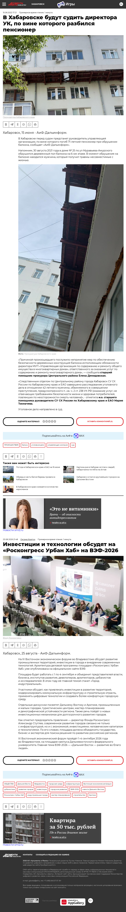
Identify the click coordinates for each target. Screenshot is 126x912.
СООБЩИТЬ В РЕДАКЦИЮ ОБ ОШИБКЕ (52, 855)
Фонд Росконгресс (12, 638)
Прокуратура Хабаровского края (19, 117)
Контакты (27, 855)
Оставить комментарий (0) (100, 421)
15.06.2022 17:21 (10, 12)
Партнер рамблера (49, 901)
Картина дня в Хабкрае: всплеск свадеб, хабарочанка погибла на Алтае (96, 468)
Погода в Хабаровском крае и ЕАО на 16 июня (38, 467)
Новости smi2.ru (13, 530)
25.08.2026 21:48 (10, 539)
